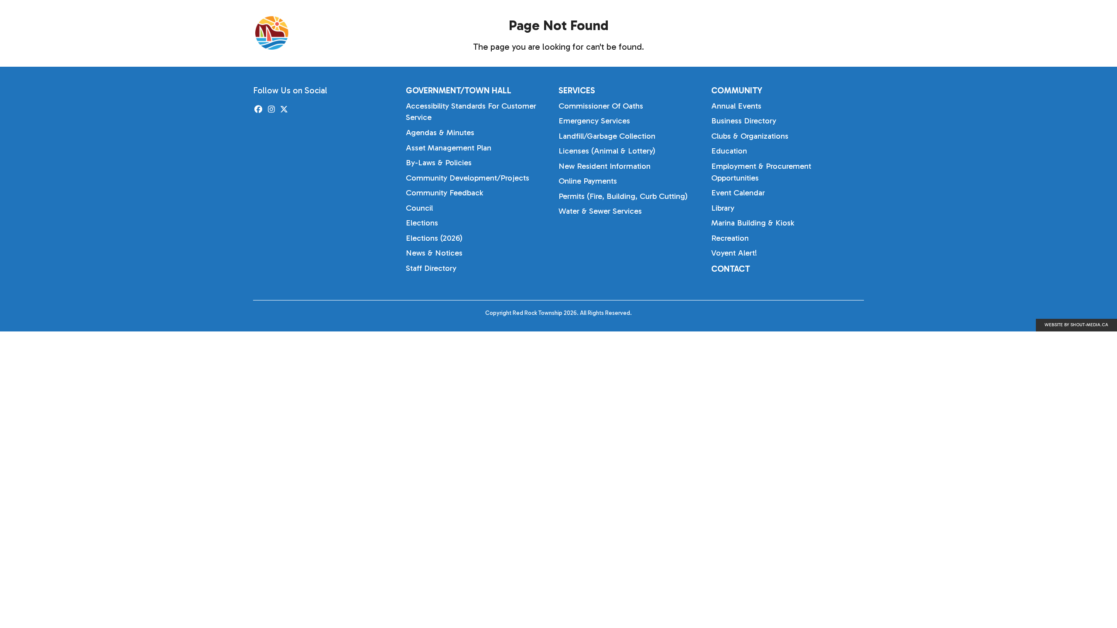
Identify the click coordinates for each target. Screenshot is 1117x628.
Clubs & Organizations (749, 136)
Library (722, 208)
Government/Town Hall (668, 32)
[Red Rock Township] (318, 33)
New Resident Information (604, 166)
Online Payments (587, 181)
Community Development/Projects (467, 178)
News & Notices (434, 253)
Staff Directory (431, 268)
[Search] (872, 33)
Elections (422, 223)
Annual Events (736, 106)
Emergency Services (594, 121)
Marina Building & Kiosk (752, 223)
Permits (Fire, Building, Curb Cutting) (623, 196)
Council (419, 208)
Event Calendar (738, 193)
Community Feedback (444, 193)
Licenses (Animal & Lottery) (606, 151)
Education (729, 151)
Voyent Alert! (734, 253)
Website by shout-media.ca (1076, 325)
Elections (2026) (434, 238)
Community (822, 32)
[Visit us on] (259, 109)
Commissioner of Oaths (600, 106)
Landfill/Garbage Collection (606, 136)
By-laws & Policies (439, 162)
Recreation (730, 238)
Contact (730, 269)
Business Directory (743, 121)
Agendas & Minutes (440, 132)
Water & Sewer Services (600, 211)
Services (757, 32)
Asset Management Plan (448, 148)
